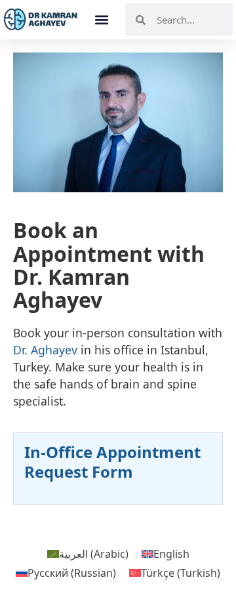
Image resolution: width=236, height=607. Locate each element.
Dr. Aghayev (45, 350)
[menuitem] (88, 553)
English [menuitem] (171, 554)
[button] (102, 20)
